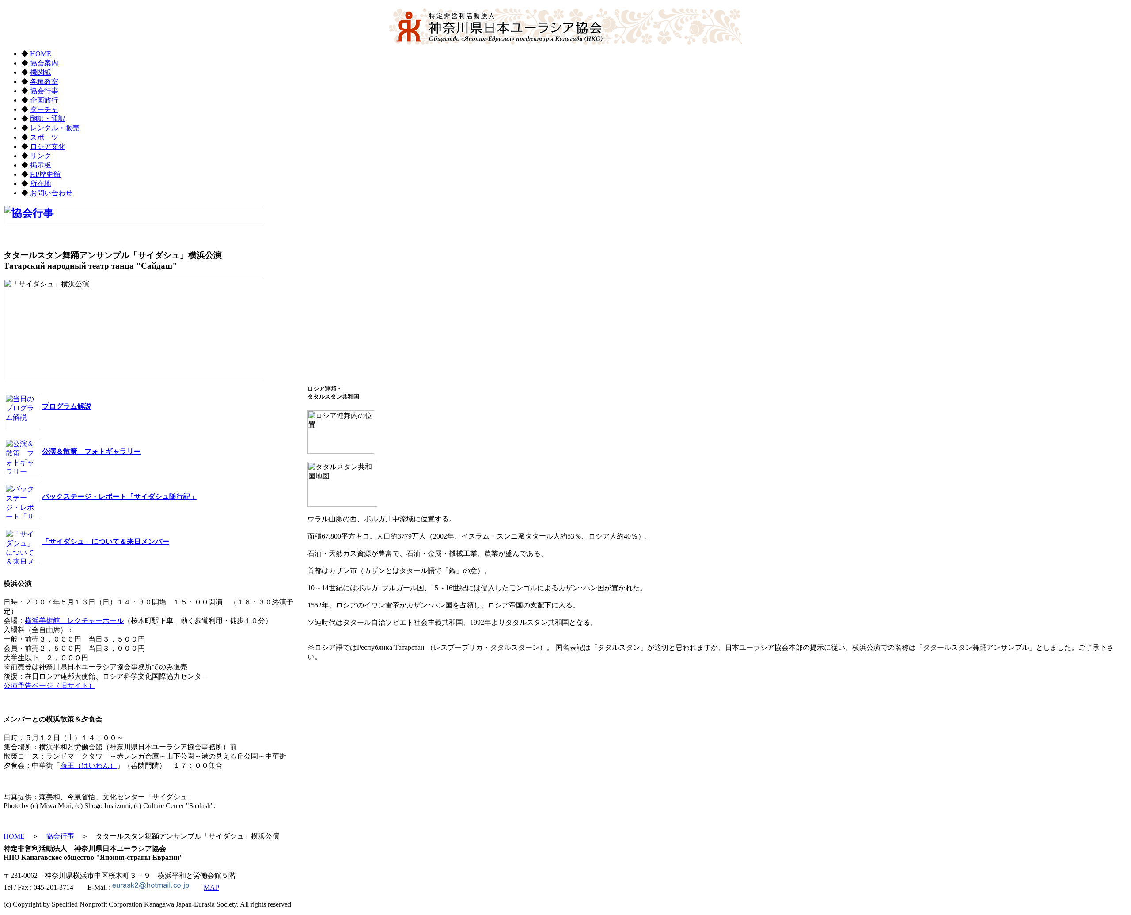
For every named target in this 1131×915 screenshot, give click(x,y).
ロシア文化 (47, 146)
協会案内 (44, 63)
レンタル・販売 (55, 128)
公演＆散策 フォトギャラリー (91, 451)
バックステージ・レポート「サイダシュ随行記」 (119, 496)
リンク (40, 155)
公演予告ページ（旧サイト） (49, 685)
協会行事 (44, 91)
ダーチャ (44, 109)
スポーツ (44, 137)
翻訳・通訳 (47, 118)
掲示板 (40, 165)
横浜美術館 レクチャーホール (74, 620)
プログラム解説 (66, 406)
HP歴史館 (45, 174)
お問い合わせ (51, 193)
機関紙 (40, 72)
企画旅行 (44, 100)
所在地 (40, 183)
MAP (211, 887)
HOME (40, 53)
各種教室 (44, 81)
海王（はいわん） (88, 765)
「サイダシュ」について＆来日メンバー (105, 541)
